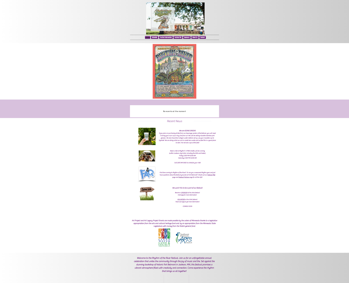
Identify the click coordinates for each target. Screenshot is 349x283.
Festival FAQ (211, 175)
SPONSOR (184, 192)
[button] (155, 37)
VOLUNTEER (181, 199)
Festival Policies (184, 177)
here (182, 195)
